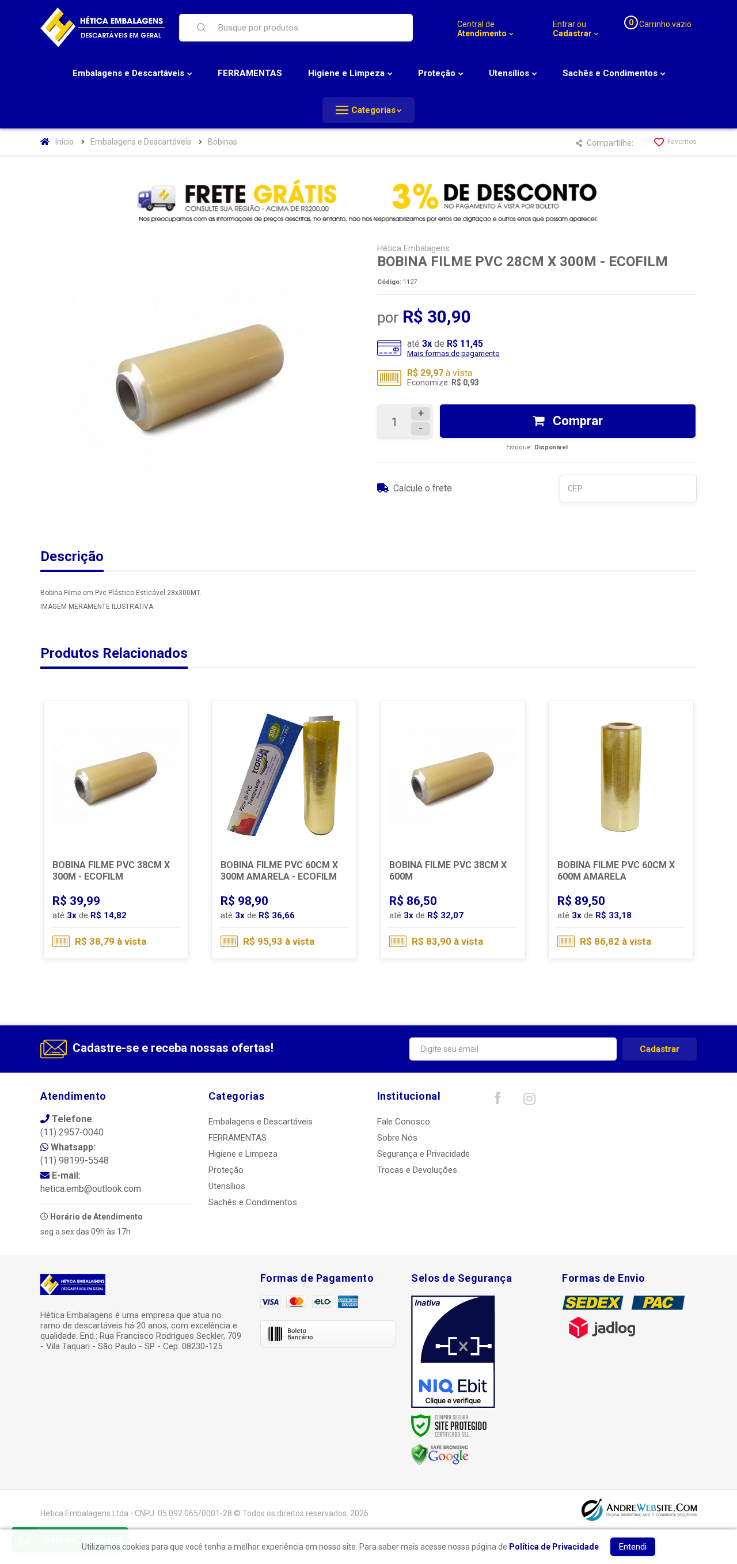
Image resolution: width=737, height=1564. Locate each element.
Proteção (226, 1170)
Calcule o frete (422, 488)
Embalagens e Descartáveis (140, 141)
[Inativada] (453, 1352)
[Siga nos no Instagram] (529, 1101)
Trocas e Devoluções (417, 1170)
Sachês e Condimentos (252, 1202)
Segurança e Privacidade (423, 1154)
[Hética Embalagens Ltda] (102, 27)
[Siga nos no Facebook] (497, 1101)
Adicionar (138, 909)
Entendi (633, 1547)
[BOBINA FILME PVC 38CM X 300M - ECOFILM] (116, 829)
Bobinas (222, 141)
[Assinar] (659, 1049)
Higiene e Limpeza (243, 1154)
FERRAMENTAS (237, 1138)
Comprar (576, 421)
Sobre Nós (397, 1138)
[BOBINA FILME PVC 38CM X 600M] (453, 829)
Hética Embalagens (413, 248)
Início (64, 141)
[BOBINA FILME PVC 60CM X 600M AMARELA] (621, 829)
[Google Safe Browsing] (440, 1454)
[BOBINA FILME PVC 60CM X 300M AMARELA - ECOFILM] (284, 829)
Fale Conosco (403, 1121)
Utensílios (226, 1186)
